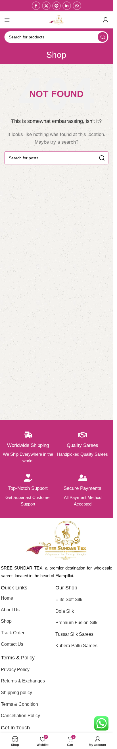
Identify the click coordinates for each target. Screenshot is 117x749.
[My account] (105, 20)
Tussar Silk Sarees (74, 634)
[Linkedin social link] (66, 5)
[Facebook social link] (36, 5)
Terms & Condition (19, 704)
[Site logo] (56, 19)
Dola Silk (64, 611)
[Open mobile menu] (7, 20)
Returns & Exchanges (23, 680)
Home (7, 598)
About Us (10, 609)
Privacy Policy (15, 669)
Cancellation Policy (20, 715)
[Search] (102, 37)
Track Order (12, 632)
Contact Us (12, 644)
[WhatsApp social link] (77, 5)
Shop (6, 621)
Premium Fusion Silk (76, 622)
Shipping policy (16, 692)
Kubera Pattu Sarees (76, 645)
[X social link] (46, 5)
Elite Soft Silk (68, 599)
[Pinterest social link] (56, 5)
